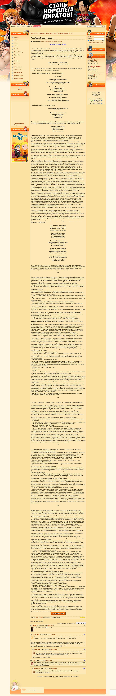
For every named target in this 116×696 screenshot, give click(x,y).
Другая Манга (18, 66)
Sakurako (41, 617)
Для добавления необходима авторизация (19, 124)
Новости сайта (18, 72)
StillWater (99, 99)
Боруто (16, 46)
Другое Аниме (18, 69)
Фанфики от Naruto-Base (46, 33)
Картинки (29, 26)
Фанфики (17, 60)
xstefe (90, 99)
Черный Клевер (18, 52)
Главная (13, 26)
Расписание (37, 26)
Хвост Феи (17, 55)
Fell (94, 68)
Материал (50, 625)
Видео (23, 26)
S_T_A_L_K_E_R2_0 (95, 103)
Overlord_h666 (95, 101)
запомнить (92, 40)
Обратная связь (18, 78)
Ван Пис (16, 49)
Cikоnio (95, 60)
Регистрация (100, 42)
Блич (15, 57)
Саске (20, 89)
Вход (62, 677)
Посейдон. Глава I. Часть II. (65, 33)
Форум (18, 26)
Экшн (55, 33)
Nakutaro (98, 100)
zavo (94, 99)
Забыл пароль (92, 42)
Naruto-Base (34, 33)
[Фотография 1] (20, 87)
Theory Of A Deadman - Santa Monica (51, 41)
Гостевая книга (18, 75)
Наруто (16, 43)
